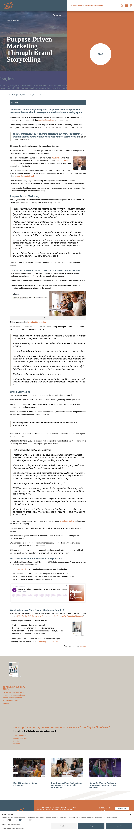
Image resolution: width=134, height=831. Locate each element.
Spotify (16, 741)
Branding (29, 95)
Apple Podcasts (19, 735)
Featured (36, 95)
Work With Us (122, 808)
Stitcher (16, 744)
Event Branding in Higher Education (25, 784)
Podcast (42, 95)
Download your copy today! (47, 641)
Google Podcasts (20, 738)
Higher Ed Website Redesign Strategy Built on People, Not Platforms (102, 785)
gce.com (83, 646)
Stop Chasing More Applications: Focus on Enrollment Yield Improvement (66, 785)
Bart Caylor (12, 95)
